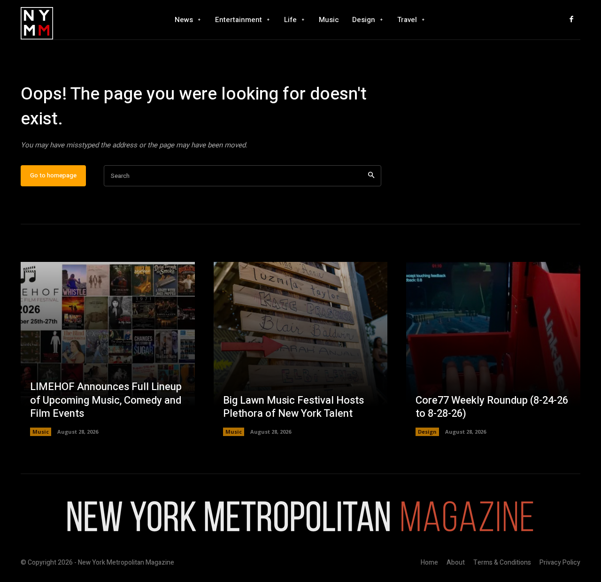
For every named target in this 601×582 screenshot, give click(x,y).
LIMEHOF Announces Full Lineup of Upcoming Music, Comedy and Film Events (106, 400)
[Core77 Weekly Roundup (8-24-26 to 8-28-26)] (493, 349)
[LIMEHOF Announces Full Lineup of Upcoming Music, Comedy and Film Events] (108, 349)
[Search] (371, 175)
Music (40, 431)
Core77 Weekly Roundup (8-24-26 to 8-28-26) (492, 407)
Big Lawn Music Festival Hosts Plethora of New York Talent (293, 407)
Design (427, 431)
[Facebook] (571, 20)
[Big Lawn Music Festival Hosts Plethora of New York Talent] (301, 349)
